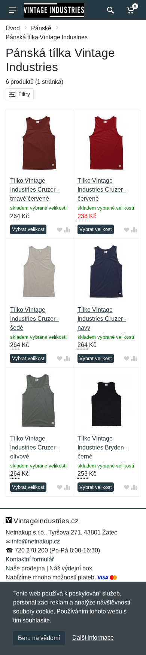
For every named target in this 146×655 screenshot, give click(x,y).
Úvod (13, 28)
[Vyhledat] (109, 10)
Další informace (93, 637)
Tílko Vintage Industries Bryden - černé (102, 447)
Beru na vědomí (39, 638)
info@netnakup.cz (36, 541)
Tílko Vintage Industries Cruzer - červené (101, 189)
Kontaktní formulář (30, 559)
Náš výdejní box (70, 568)
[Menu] (12, 10)
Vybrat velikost (28, 229)
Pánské (41, 28)
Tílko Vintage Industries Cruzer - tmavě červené (34, 189)
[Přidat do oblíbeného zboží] (59, 229)
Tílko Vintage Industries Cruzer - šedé (34, 319)
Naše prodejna (25, 568)
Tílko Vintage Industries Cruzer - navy (101, 319)
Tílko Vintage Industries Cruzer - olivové (34, 447)
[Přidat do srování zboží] (67, 229)
